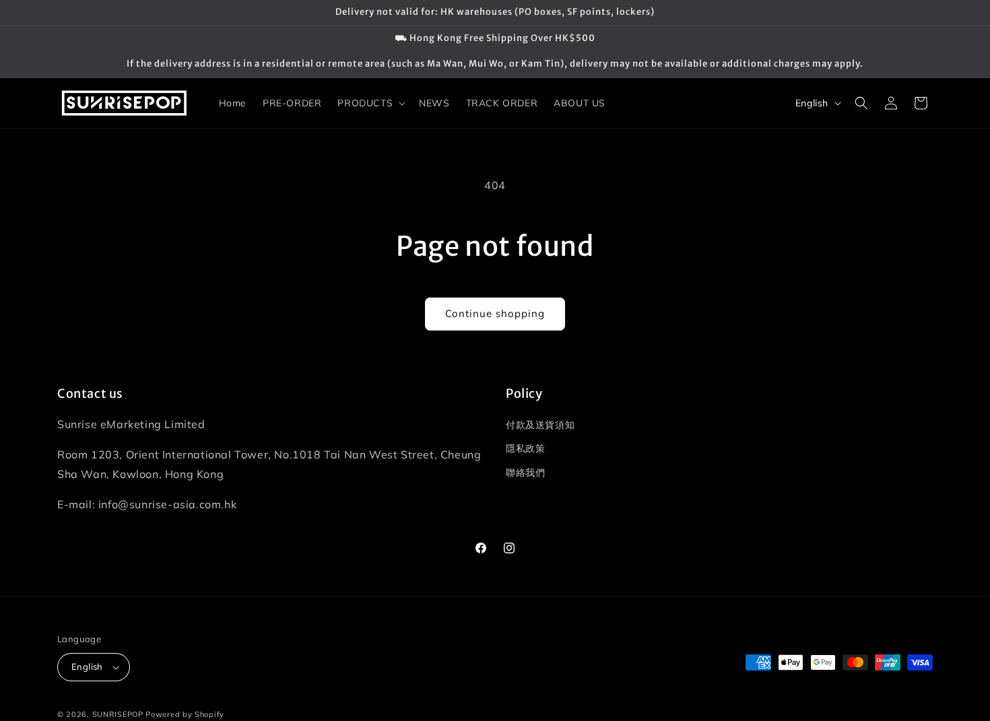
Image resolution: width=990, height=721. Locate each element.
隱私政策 (525, 448)
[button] (370, 103)
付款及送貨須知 (540, 425)
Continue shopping (495, 313)
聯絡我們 (525, 473)
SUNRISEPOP (117, 714)
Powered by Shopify (184, 714)
